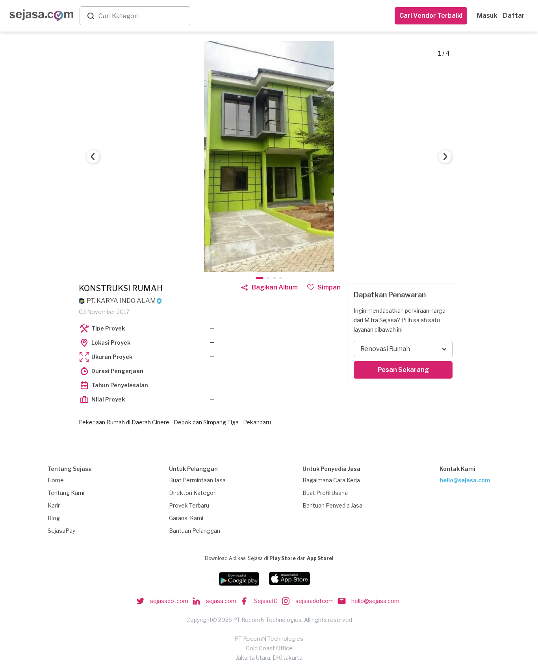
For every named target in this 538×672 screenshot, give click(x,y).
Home (56, 480)
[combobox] (142, 16)
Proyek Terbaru (189, 505)
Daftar (514, 15)
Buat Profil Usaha (325, 492)
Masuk (487, 15)
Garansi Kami (186, 518)
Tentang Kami (66, 492)
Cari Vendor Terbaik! (430, 15)
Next (445, 156)
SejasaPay (61, 530)
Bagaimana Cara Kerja (331, 480)
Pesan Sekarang (403, 369)
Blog (54, 518)
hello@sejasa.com (465, 480)
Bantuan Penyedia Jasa (332, 505)
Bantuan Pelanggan (194, 530)
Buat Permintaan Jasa (197, 480)
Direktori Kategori (193, 492)
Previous (93, 156)
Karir (54, 505)
